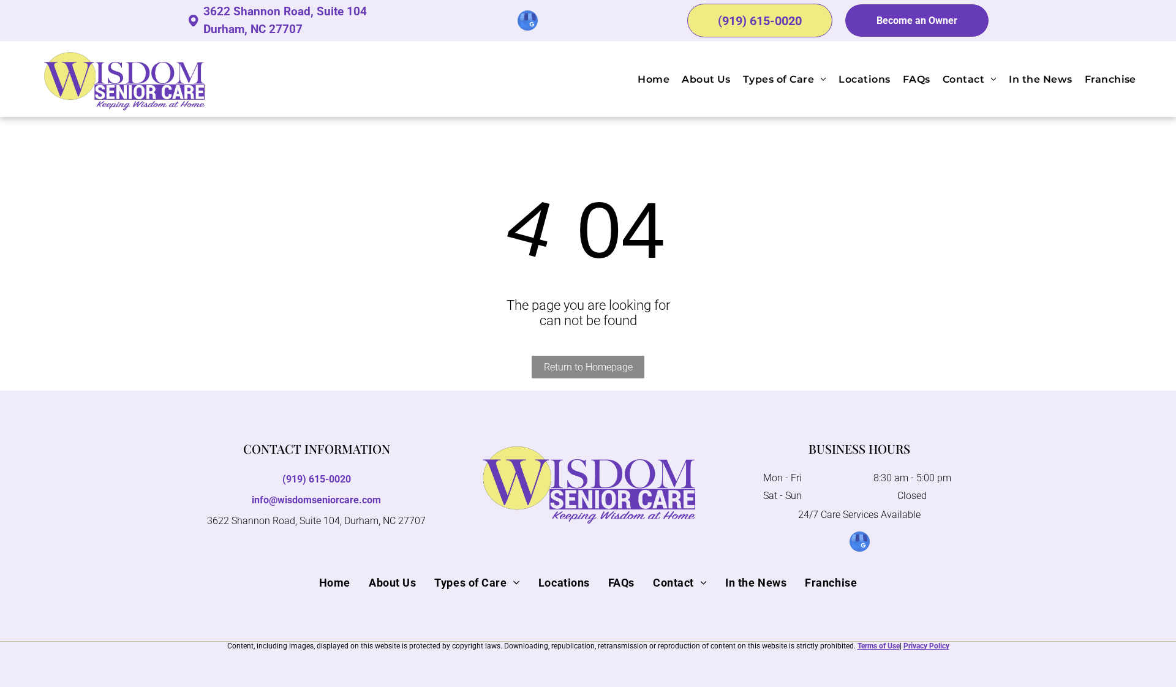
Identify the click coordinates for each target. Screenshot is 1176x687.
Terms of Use (879, 646)
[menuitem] (647, 79)
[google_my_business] (528, 22)
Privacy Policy (926, 646)
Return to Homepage (588, 367)
